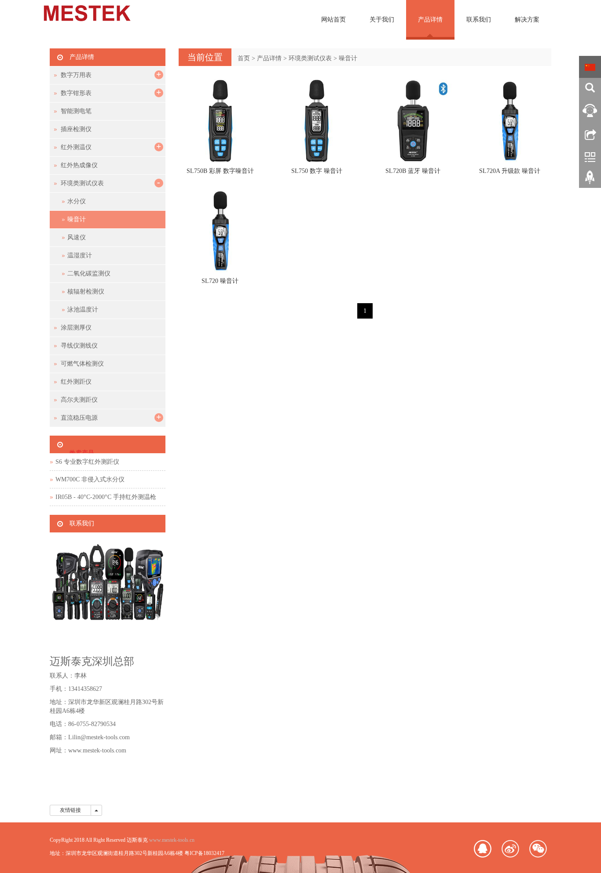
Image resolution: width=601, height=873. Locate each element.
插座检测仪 (76, 129)
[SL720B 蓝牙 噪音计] (412, 120)
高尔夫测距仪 (79, 399)
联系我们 (478, 19)
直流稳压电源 (79, 417)
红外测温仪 (76, 147)
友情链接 (70, 810)
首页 (244, 58)
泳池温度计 (82, 309)
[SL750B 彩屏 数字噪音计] (220, 120)
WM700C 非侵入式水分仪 (90, 479)
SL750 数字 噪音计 (316, 171)
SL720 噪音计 (220, 281)
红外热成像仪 (79, 165)
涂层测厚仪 (76, 327)
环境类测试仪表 (310, 58)
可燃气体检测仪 (82, 363)
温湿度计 (79, 255)
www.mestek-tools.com (97, 750)
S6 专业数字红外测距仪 (87, 462)
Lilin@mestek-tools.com (99, 737)
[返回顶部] (590, 180)
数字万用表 (76, 75)
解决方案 (527, 19)
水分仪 (76, 201)
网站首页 (333, 19)
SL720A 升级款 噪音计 (509, 171)
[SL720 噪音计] (220, 230)
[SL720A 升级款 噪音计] (509, 120)
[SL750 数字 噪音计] (316, 120)
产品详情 (430, 19)
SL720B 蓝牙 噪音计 (412, 171)
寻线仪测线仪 (79, 345)
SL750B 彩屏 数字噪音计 (220, 171)
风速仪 (76, 237)
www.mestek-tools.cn (171, 840)
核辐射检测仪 (85, 291)
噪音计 (348, 58)
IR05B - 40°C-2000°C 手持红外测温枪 (105, 497)
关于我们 (382, 19)
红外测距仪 (76, 381)
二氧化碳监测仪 (88, 273)
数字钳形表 (76, 93)
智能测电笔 (76, 111)
